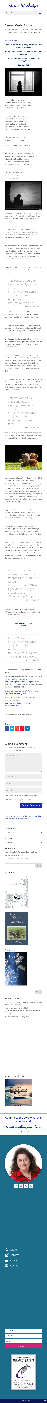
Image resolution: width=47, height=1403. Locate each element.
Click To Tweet (30, 306)
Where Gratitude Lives (13, 1005)
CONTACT (14, 1265)
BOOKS (13, 1260)
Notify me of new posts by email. (19, 800)
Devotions (33, 30)
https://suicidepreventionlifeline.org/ (18, 682)
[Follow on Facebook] (16, 1186)
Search (38, 866)
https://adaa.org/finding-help (15, 694)
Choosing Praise (24, 1017)
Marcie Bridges (12, 30)
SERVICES (14, 1255)
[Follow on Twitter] (26, 1186)
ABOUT (13, 1249)
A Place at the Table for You (15, 855)
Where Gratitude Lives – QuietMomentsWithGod (22, 1002)
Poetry (26, 32)
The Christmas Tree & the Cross (16, 859)
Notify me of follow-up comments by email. (23, 796)
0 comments (35, 32)
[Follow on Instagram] (21, 1186)
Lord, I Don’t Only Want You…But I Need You (21, 852)
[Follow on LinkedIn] (31, 1186)
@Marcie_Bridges (11, 40)
